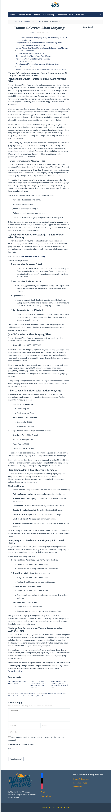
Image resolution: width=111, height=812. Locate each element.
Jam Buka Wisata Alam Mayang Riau (30, 53)
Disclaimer (77, 787)
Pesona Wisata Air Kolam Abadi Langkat (17, 682)
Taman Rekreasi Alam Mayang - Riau (33, 45)
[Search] (100, 14)
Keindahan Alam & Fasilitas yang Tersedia (33, 59)
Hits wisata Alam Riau (49, 694)
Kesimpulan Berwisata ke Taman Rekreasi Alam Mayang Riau (41, 69)
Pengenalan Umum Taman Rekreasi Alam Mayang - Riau (39, 42)
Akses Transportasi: (27, 51)
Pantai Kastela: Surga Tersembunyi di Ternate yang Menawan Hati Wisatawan (38, 684)
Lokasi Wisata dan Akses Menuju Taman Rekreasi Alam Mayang (42, 48)
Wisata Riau (41, 696)
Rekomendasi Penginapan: (29, 67)
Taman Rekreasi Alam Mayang (27, 696)
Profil (43, 792)
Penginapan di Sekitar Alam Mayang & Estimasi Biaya (37, 64)
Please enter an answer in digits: (21, 744)
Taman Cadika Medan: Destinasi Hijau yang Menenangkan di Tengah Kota (59, 684)
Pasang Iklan (46, 796)
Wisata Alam (19, 694)
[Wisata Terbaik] (55, 4)
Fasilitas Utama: (26, 61)
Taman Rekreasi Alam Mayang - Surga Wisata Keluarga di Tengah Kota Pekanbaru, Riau (42, 39)
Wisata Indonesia (29, 694)
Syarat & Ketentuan (81, 779)
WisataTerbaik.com (16, 671)
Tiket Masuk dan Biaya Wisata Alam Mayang (34, 56)
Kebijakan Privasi (80, 783)
